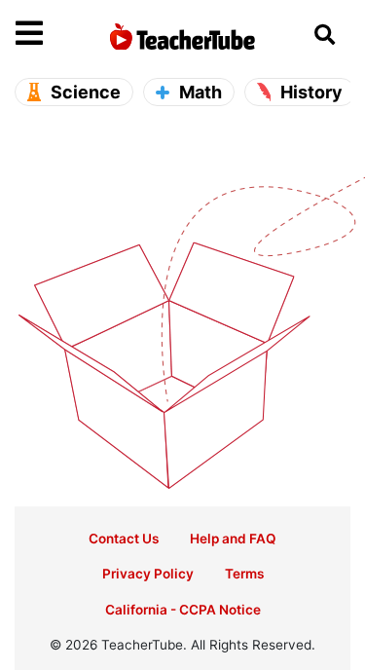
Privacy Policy (148, 573)
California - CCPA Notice (183, 609)
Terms (244, 573)
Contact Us (124, 538)
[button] (57, 34)
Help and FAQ (233, 538)
